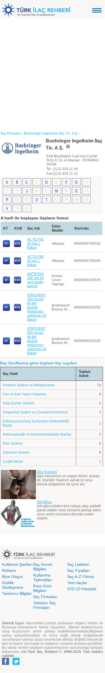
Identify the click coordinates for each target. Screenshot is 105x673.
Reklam (9, 570)
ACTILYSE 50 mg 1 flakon (35, 261)
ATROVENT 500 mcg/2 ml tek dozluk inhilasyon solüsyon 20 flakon (36, 341)
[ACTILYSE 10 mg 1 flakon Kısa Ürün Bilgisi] (17, 246)
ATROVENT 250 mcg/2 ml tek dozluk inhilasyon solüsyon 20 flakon (36, 307)
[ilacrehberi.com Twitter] (16, 664)
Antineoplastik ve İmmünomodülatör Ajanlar (37, 434)
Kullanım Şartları (17, 564)
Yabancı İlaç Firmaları (44, 605)
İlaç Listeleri (78, 564)
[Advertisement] (52, 73)
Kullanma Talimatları (42, 577)
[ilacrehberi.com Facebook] (5, 664)
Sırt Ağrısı (44, 502)
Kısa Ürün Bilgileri (42, 588)
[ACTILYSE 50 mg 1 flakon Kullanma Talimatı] (6, 263)
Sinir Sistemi (12, 443)
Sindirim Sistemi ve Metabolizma (28, 385)
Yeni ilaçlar (77, 582)
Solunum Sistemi (16, 452)
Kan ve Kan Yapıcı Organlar (24, 394)
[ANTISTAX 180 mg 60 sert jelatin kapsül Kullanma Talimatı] (6, 282)
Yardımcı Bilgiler (17, 593)
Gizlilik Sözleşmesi (12, 585)
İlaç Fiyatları (78, 570)
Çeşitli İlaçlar (13, 461)
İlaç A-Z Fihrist (80, 576)
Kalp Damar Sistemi (18, 403)
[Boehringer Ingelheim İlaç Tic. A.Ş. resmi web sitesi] (68, 147)
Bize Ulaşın (12, 576)
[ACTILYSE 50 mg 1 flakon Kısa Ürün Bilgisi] (17, 263)
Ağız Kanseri (47, 472)
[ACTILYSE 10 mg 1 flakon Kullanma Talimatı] (6, 246)
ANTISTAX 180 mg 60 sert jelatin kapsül (35, 280)
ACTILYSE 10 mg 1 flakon (35, 243)
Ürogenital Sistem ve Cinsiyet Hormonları (35, 412)
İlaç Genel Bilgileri (42, 566)
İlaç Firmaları (45, 596)
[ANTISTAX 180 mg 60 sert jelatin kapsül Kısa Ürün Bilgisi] (17, 282)
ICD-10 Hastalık (82, 588)
